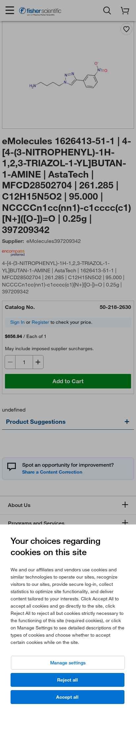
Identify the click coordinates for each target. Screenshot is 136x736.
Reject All (67, 680)
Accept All (67, 697)
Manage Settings (67, 663)
